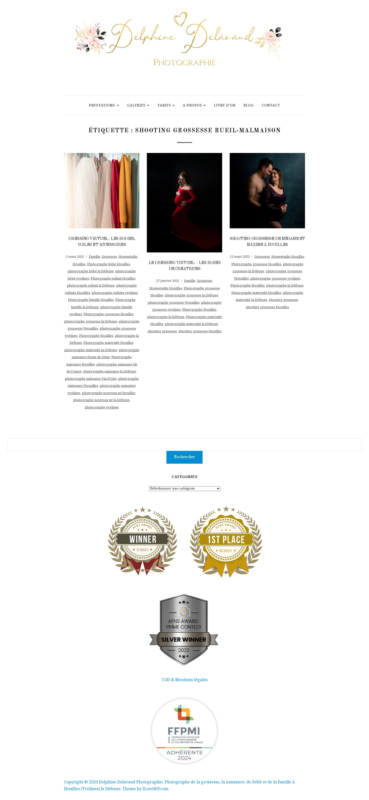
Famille (94, 256)
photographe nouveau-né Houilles (108, 393)
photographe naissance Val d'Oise (91, 378)
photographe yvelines (102, 407)
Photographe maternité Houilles (108, 342)
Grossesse (109, 256)
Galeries (136, 105)
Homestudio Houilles (165, 288)
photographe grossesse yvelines (275, 278)
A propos (192, 105)
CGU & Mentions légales (185, 679)
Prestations (102, 105)
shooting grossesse (162, 331)
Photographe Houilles (96, 335)
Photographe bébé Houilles (108, 264)
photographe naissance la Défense (109, 371)
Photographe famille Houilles (91, 299)
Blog (248, 105)
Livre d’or (224, 105)
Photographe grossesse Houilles (109, 314)
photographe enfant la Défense (91, 285)
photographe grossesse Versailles (174, 302)
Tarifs (164, 105)
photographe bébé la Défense (91, 271)
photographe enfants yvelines (115, 292)
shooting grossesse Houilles (200, 331)
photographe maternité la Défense (90, 350)
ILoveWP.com (155, 788)
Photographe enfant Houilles (113, 278)
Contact (271, 105)
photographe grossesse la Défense (90, 321)
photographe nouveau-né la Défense (101, 400)
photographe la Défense (165, 316)
